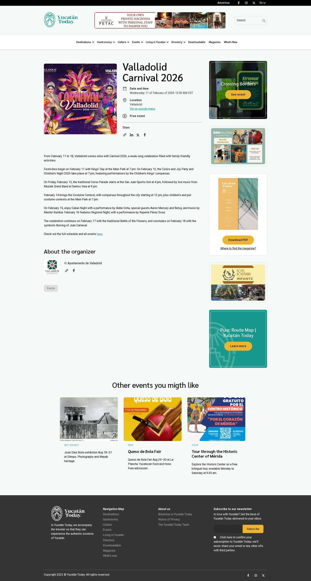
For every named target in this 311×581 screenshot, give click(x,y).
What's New (230, 42)
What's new (110, 555)
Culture (122, 42)
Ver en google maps (142, 108)
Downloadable (196, 42)
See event (238, 94)
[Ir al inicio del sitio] (61, 26)
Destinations (83, 42)
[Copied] (125, 136)
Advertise (223, 3)
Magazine (214, 42)
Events (136, 42)
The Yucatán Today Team (173, 524)
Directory (176, 42)
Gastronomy (104, 42)
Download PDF (238, 240)
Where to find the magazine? (238, 248)
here (99, 234)
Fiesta (51, 288)
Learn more (238, 346)
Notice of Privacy (169, 519)
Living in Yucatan (155, 42)
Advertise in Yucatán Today (175, 514)
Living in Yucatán (113, 535)
